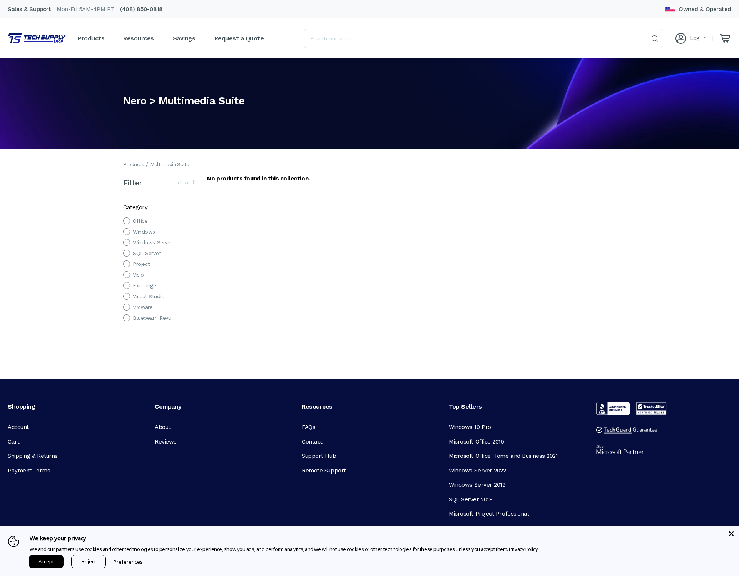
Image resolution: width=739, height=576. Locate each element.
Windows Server (152, 242)
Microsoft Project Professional (489, 513)
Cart (13, 441)
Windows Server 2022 (477, 470)
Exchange (144, 285)
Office (140, 221)
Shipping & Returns (33, 455)
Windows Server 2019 (477, 484)
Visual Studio (149, 296)
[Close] (731, 534)
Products (133, 164)
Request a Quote (239, 38)
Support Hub (319, 455)
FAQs (308, 427)
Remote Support (324, 470)
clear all (187, 182)
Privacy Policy (523, 549)
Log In (698, 38)
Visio (138, 275)
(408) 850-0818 (141, 9)
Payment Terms (29, 470)
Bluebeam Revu (152, 318)
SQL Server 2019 (470, 499)
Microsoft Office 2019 (476, 441)
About (163, 427)
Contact (312, 441)
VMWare (142, 307)
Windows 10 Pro (470, 427)
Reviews (166, 441)
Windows (144, 232)
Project (141, 264)
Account (18, 427)
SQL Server (147, 253)
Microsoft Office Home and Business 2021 (503, 455)
